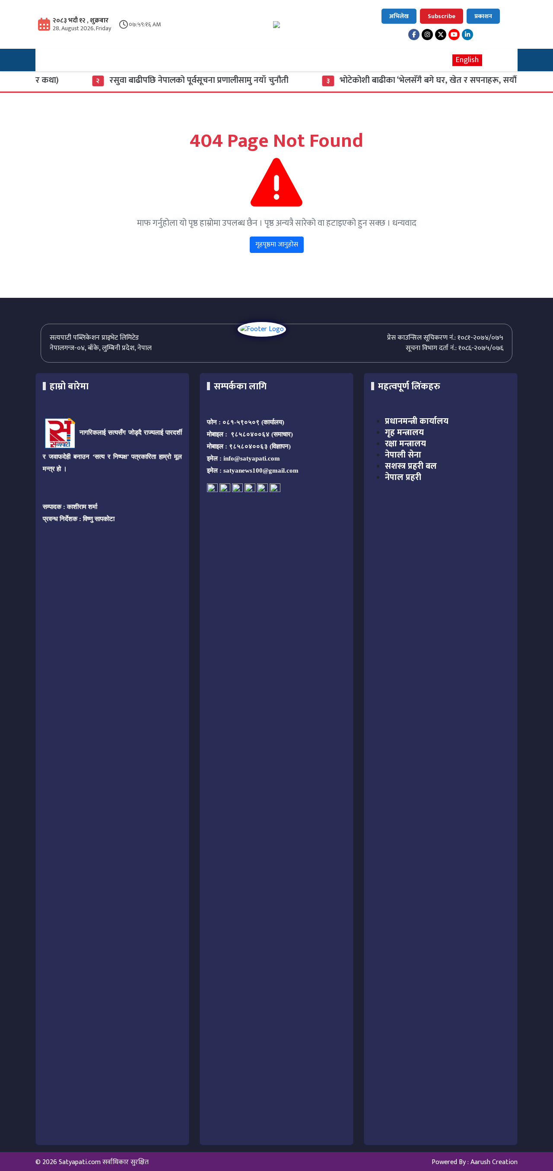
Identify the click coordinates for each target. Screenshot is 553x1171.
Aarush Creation (494, 1162)
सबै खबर (381, 60)
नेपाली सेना (403, 455)
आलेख (254, 60)
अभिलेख (399, 16)
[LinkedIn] (467, 34)
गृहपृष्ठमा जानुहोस (276, 244)
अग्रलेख (104, 60)
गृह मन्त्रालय (404, 432)
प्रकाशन (483, 16)
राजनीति (142, 60)
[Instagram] (427, 34)
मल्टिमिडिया (296, 60)
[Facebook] (414, 34)
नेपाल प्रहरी (403, 477)
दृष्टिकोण (218, 60)
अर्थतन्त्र (180, 60)
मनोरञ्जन (341, 60)
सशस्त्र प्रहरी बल (411, 466)
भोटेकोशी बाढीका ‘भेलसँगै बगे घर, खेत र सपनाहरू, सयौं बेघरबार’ (426, 80)
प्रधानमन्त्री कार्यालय (416, 421)
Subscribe (441, 16)
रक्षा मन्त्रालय (405, 443)
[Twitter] (440, 34)
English (467, 60)
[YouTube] (454, 34)
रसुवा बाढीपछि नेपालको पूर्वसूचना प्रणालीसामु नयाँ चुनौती (183, 80)
